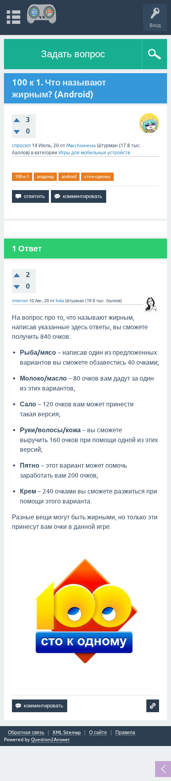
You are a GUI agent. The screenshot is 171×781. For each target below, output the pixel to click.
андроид (45, 176)
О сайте (98, 732)
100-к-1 (22, 176)
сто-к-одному (97, 176)
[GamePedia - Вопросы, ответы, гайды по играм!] (41, 13)
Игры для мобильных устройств (94, 152)
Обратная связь (26, 732)
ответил (20, 300)
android (69, 176)
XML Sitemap (66, 732)
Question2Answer (50, 739)
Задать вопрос (73, 54)
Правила (125, 732)
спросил (21, 145)
